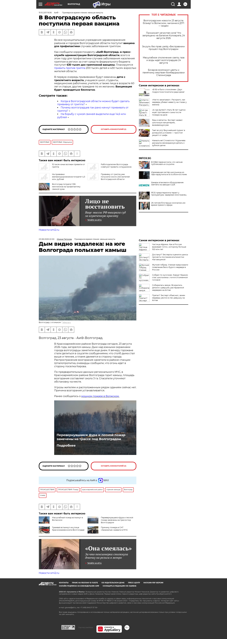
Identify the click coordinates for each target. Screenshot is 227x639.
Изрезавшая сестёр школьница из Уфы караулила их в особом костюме (169, 173)
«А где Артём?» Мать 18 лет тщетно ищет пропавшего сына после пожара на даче (169, 112)
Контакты (63, 583)
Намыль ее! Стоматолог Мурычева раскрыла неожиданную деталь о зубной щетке (168, 143)
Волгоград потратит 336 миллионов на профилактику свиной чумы (66, 186)
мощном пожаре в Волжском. (100, 396)
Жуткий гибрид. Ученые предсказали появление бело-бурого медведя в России (170, 267)
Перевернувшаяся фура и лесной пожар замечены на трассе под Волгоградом (91, 437)
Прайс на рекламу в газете (85, 583)
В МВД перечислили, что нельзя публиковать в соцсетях (167, 163)
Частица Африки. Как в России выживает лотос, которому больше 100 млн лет (169, 246)
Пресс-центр (134, 583)
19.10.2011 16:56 (45, 12)
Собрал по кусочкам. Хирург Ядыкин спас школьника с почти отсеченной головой (170, 277)
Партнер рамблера (85, 627)
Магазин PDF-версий (153, 583)
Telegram (66, 322)
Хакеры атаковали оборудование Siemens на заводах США (167, 183)
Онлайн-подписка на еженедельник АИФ (79, 586)
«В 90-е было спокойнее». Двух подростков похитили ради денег (168, 90)
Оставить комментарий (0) (113, 129)
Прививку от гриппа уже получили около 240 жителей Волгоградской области (115, 176)
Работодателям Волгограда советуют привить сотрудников (116, 165)
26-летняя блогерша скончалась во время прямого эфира (168, 204)
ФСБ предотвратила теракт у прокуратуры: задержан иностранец (168, 194)
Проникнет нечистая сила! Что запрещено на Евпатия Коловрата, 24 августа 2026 (163, 36)
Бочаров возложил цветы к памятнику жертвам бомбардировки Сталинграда (164, 73)
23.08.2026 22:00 (46, 239)
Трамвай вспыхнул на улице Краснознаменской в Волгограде (68, 528)
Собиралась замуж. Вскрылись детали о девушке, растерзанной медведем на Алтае (168, 287)
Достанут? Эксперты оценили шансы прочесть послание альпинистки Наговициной (170, 257)
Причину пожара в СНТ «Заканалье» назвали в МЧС (114, 528)
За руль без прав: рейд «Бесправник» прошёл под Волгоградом (163, 47)
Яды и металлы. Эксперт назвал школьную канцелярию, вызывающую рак (167, 122)
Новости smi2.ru (49, 229)
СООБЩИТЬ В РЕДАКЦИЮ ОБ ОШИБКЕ (119, 586)
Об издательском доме (112, 583)
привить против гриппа (69, 68)
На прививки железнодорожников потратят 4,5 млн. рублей (68, 176)
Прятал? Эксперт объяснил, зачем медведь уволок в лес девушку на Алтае (168, 297)
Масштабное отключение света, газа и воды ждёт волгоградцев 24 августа (163, 60)
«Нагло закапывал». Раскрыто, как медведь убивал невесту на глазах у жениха (169, 102)
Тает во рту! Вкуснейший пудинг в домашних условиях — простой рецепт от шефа (168, 132)
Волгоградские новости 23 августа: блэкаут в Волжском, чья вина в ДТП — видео (163, 23)
